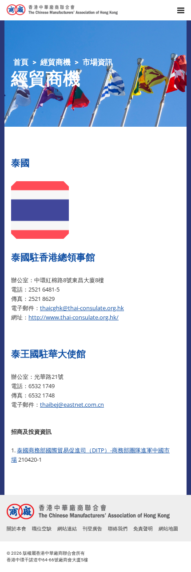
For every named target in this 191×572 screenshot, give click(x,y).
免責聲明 (143, 529)
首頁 (20, 62)
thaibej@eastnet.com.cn (72, 405)
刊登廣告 (92, 529)
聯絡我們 (117, 529)
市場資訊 (98, 62)
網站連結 (67, 529)
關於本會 (16, 529)
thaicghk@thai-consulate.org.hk (82, 308)
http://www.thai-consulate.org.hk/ (73, 317)
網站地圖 (168, 529)
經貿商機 (55, 62)
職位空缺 (42, 529)
